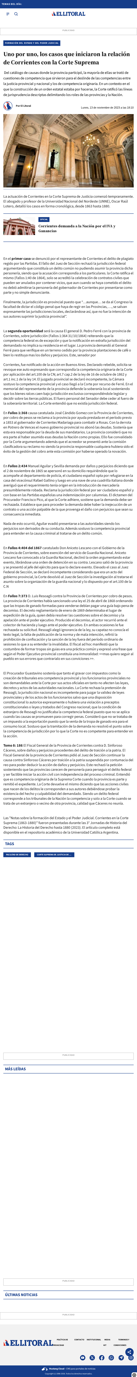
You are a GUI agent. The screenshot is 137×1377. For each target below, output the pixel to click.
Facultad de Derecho (17, 854)
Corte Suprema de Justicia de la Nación (58, 854)
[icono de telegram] (121, 1358)
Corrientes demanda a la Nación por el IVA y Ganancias (76, 228)
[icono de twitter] (92, 1358)
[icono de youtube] (82, 1358)
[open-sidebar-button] (8, 14)
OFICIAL (44, 219)
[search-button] (16, 14)
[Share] (129, 1352)
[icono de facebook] (101, 1358)
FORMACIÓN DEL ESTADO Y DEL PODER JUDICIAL (32, 43)
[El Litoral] (68, 14)
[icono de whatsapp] (111, 1358)
